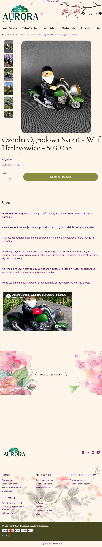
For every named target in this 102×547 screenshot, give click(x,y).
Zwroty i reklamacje (11, 487)
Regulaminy (7, 480)
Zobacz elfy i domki (51, 374)
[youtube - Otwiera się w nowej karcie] (98, 452)
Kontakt (39, 506)
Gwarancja (7, 491)
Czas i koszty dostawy (81, 483)
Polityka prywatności (12, 503)
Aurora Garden (7, 35)
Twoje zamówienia (44, 480)
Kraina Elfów (19, 35)
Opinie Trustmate (44, 510)
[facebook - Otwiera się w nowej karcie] (92, 452)
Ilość (4, 173)
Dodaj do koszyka (60, 176)
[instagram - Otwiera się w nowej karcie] (87, 452)
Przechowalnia (43, 487)
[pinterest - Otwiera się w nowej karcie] (82, 452)
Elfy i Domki (31, 35)
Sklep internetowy (50, 544)
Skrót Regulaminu (10, 483)
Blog (38, 514)
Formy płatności (77, 480)
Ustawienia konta (44, 483)
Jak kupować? (9, 513)
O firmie (39, 503)
